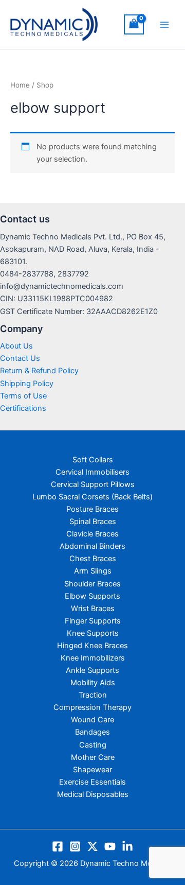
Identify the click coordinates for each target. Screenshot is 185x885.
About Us (16, 346)
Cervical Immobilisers (92, 472)
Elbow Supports (92, 596)
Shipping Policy (26, 383)
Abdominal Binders (92, 546)
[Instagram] (75, 846)
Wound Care (92, 719)
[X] (92, 846)
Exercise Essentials (92, 782)
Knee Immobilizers (93, 658)
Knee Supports (93, 633)
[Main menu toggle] (164, 24)
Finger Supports (93, 621)
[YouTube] (110, 846)
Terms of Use (23, 396)
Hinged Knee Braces (92, 645)
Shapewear (92, 769)
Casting (92, 745)
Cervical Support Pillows (93, 484)
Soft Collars (92, 459)
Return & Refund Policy (39, 370)
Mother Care (93, 757)
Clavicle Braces (92, 534)
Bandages (92, 732)
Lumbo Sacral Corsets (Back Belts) (92, 496)
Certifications (23, 408)
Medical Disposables (92, 794)
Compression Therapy (92, 707)
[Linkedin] (127, 846)
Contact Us (20, 358)
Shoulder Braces (92, 583)
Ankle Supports (92, 670)
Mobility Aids (92, 682)
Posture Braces (92, 509)
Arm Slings (93, 571)
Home (20, 85)
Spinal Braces (92, 521)
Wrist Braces (93, 608)
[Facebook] (57, 846)
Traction (93, 695)
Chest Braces (92, 558)
